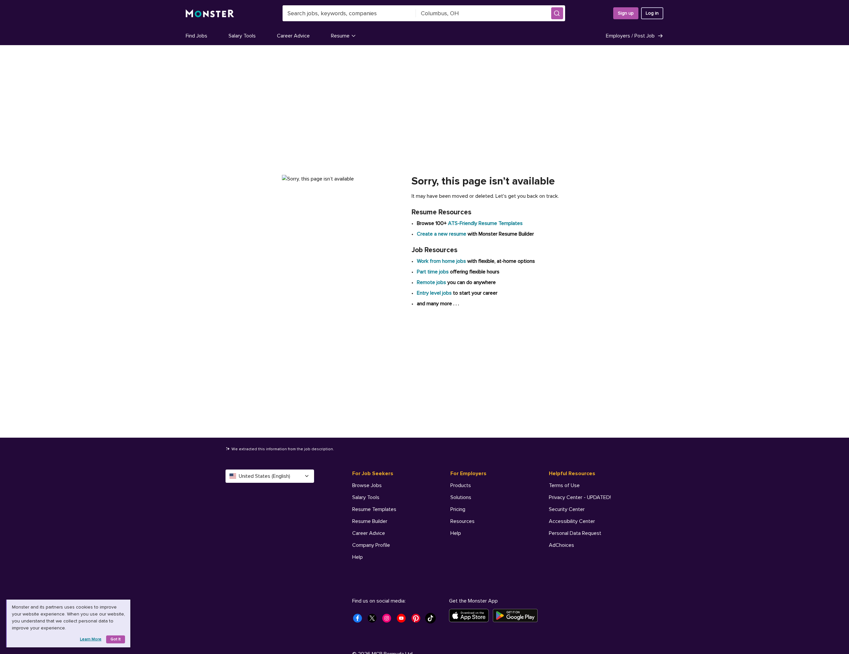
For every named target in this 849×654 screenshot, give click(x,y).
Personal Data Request (575, 533)
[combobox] (349, 13)
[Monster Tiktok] (432, 620)
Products (460, 485)
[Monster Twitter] (374, 620)
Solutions (460, 497)
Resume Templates (374, 509)
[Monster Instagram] (388, 620)
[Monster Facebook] (359, 620)
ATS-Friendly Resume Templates (485, 223)
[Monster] (210, 13)
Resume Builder (369, 521)
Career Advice (293, 36)
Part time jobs (433, 271)
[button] (557, 13)
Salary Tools (242, 36)
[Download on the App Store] (471, 615)
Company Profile (371, 545)
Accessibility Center (572, 521)
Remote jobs (431, 282)
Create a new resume (442, 234)
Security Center (567, 509)
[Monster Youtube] (403, 620)
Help (357, 557)
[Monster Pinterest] (418, 620)
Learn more (90, 639)
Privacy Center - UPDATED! (580, 497)
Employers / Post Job (630, 36)
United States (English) (264, 476)
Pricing (457, 509)
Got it (115, 639)
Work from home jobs (441, 261)
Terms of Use (564, 485)
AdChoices (561, 545)
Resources (462, 521)
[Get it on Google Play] (517, 615)
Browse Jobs (367, 485)
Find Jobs (196, 36)
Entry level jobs (434, 293)
